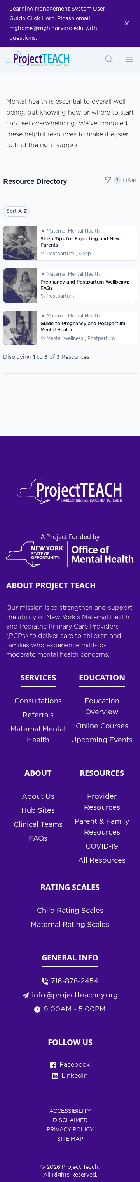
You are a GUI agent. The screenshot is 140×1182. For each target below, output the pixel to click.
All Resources (102, 861)
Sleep (84, 254)
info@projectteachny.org (75, 995)
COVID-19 (102, 847)
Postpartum (60, 254)
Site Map (70, 1139)
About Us (38, 797)
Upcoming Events (102, 740)
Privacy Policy (70, 1129)
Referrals (38, 715)
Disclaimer (70, 1120)
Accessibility (70, 1111)
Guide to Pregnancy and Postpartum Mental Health (82, 327)
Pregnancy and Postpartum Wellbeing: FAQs (84, 285)
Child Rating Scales (70, 911)
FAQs (38, 839)
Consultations (38, 701)
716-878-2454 (74, 981)
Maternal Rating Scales (70, 925)
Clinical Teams (38, 825)
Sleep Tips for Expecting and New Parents (80, 242)
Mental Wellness (65, 338)
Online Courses (102, 726)
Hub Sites (38, 811)
